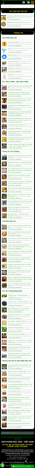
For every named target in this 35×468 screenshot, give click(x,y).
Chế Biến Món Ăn (9, 221)
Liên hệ (19, 438)
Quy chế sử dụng (5, 437)
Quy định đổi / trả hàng (25, 437)
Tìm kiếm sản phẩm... (32, 6)
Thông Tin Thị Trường (10, 151)
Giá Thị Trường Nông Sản (12, 291)
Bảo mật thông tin (15, 437)
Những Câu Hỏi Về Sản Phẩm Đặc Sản (17, 361)
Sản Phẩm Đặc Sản (9, 38)
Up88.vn (23, 464)
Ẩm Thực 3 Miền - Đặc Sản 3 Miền (15, 81)
